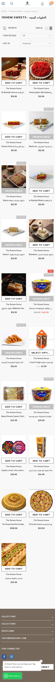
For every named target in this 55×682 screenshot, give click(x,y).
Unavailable (41, 136)
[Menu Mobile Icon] (3, 3)
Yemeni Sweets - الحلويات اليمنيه (24, 12)
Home (4, 12)
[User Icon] (42, 3)
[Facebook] (4, 656)
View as (39, 28)
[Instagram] (11, 656)
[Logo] (27, 3)
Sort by (6, 44)
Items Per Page (9, 36)
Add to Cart (13, 82)
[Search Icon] (11, 3)
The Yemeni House (14, 89)
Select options (42, 352)
